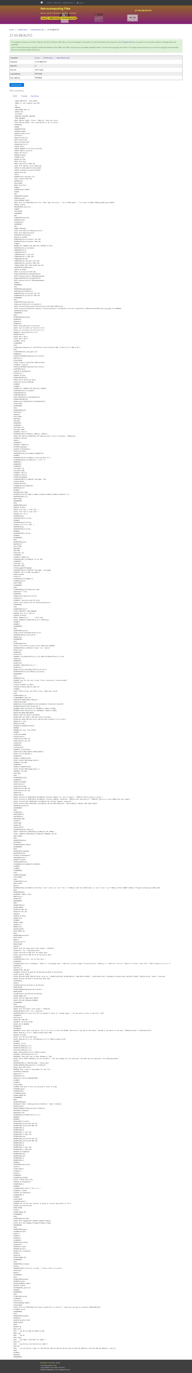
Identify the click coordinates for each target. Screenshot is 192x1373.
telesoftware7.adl (69, 18)
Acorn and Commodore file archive (58, 13)
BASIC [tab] (15, 96)
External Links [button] (68, 3)
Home (44, 18)
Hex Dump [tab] (35, 96)
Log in (81, 3)
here (55, 1365)
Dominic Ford (127, 42)
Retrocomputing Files (55, 8)
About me (57, 3)
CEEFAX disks (54, 18)
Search (49, 3)
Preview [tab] (24, 96)
